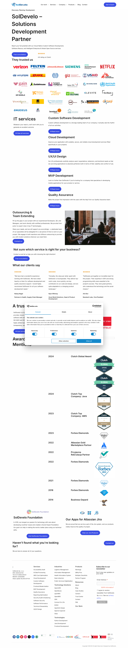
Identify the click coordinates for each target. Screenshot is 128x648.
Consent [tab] (37, 312)
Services (37, 566)
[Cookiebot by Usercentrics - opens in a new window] (93, 306)
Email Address (102, 580)
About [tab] (90, 312)
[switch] (54, 334)
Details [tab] (64, 312)
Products (78, 566)
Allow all (89, 341)
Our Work (78, 606)
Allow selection (64, 341)
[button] (48, 4)
